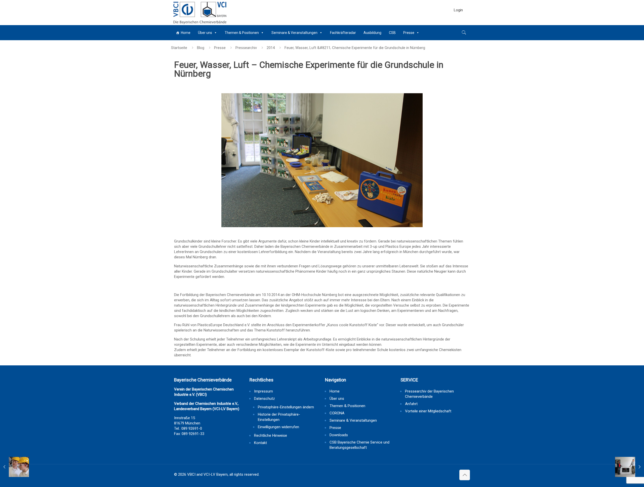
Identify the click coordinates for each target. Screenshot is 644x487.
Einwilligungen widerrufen (278, 427)
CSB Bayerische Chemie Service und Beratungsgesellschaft (359, 445)
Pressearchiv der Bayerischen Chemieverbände (429, 394)
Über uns (205, 33)
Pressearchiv (246, 47)
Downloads (339, 435)
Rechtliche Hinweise (270, 435)
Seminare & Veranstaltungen (294, 33)
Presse (408, 33)
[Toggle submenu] (458, 22)
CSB (392, 33)
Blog (200, 47)
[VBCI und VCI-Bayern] (199, 12)
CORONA (337, 413)
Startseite (179, 47)
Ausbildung (372, 33)
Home (185, 33)
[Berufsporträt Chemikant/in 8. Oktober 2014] (14, 467)
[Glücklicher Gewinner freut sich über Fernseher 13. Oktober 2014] (629, 467)
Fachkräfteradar (343, 33)
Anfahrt (411, 404)
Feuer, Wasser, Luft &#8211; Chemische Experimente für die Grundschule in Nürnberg (355, 47)
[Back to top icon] (464, 475)
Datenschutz (264, 398)
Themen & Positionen (242, 33)
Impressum (263, 391)
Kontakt (260, 443)
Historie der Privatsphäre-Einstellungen (279, 417)
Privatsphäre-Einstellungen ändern (286, 407)
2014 (271, 47)
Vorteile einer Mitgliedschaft (428, 411)
